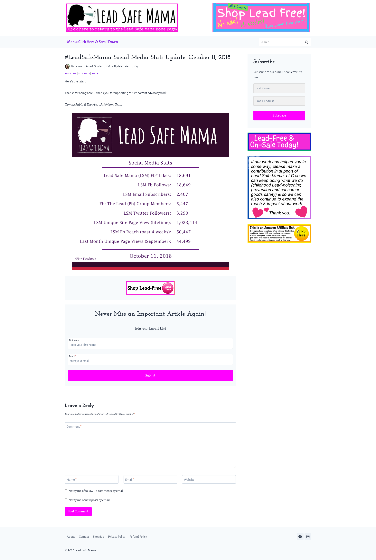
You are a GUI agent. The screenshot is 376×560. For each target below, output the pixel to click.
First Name (74, 340)
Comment (74, 426)
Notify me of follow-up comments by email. (96, 490)
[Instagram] (308, 536)
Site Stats (84, 73)
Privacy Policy (116, 536)
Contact (84, 536)
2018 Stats (70, 73)
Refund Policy (138, 536)
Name (72, 479)
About (71, 536)
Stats (95, 73)
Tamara (78, 66)
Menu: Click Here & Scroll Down (92, 42)
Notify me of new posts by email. (89, 500)
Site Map (98, 536)
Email (72, 356)
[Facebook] (300, 536)
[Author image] (67, 66)
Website (189, 479)
